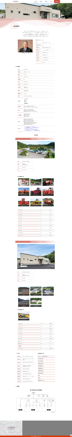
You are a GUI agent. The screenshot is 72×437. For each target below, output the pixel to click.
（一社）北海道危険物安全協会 (36, 130)
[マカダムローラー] (23, 198)
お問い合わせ (57, 1)
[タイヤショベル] (36, 198)
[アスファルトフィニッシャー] (48, 198)
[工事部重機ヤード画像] (36, 178)
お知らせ (51, 1)
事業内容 (41, 1)
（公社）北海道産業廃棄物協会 (34, 129)
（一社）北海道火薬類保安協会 (28, 130)
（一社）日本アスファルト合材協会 (28, 128)
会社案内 (36, 1)
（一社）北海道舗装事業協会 (35, 127)
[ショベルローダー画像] (23, 311)
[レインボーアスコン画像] (23, 178)
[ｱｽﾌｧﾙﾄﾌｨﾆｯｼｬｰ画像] (48, 178)
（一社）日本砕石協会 (26, 129)
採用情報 (46, 1)
